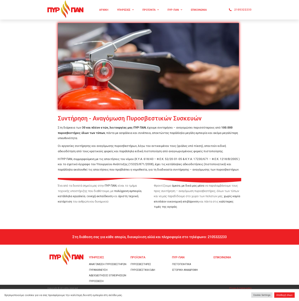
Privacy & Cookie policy (240, 288)
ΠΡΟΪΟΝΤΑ (149, 9)
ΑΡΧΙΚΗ (103, 9)
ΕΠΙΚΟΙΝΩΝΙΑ (199, 9)
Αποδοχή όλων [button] (284, 295)
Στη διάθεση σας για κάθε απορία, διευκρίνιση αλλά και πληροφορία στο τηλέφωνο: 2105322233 (149, 237)
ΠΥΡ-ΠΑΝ (173, 9)
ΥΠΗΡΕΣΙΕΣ (123, 9)
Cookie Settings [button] (261, 295)
